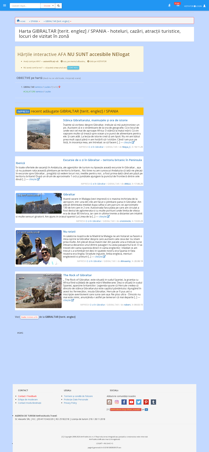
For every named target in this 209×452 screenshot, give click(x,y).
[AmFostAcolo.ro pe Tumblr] (154, 400)
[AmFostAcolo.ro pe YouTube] (132, 400)
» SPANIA (33, 21)
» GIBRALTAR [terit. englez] (56, 21)
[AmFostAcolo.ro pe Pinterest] (147, 400)
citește (128, 142)
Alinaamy (126, 261)
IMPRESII (23, 111)
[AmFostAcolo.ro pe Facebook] (124, 400)
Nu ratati (69, 231)
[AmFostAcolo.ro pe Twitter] (139, 400)
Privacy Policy (70, 402)
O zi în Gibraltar (96, 146)
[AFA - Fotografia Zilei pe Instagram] (117, 400)
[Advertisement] (169, 92)
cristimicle (125, 221)
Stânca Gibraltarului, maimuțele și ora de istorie (95, 120)
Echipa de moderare (28, 399)
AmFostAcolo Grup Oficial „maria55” (125, 409)
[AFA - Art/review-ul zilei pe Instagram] (110, 400)
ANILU (127, 183)
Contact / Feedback (27, 396)
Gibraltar (69, 194)
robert (127, 304)
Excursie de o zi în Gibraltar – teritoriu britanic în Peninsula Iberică (79, 161)
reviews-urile (29, 317)
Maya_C (126, 146)
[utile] (169, 5)
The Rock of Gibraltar (77, 275)
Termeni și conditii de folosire (78, 396)
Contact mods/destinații (29, 402)
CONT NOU (73, 67)
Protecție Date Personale (76, 399)
